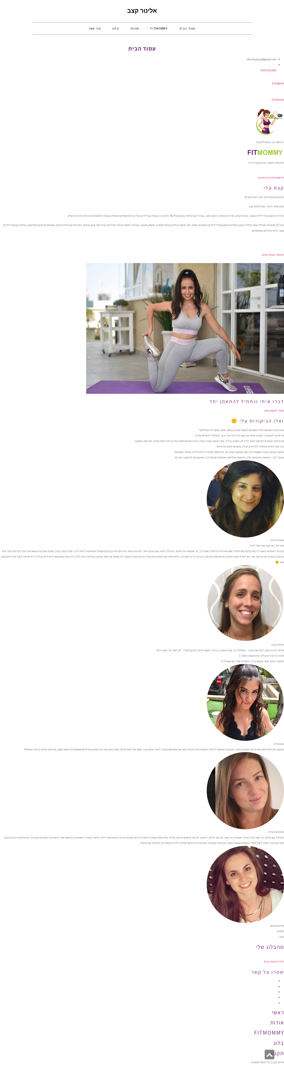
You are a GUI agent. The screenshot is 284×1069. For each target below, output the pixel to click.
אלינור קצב (142, 10)
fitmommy (269, 1032)
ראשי (278, 1012)
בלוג (279, 1042)
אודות (277, 1022)
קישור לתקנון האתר (274, 410)
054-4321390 (268, 70)
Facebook (278, 99)
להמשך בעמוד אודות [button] (273, 254)
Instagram (278, 83)
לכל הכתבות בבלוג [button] (274, 961)
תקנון (277, 1053)
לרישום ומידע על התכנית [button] (271, 177)
